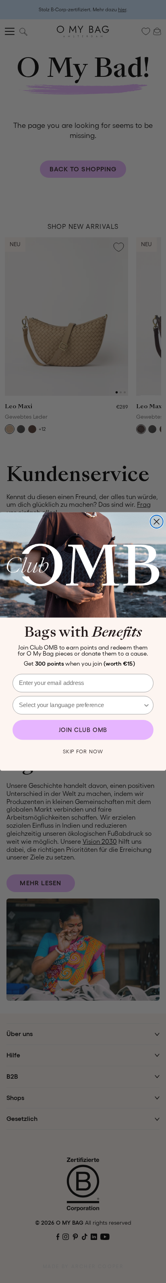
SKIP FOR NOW (83, 751)
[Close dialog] (156, 521)
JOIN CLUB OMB (83, 730)
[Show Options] (146, 705)
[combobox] (81, 705)
